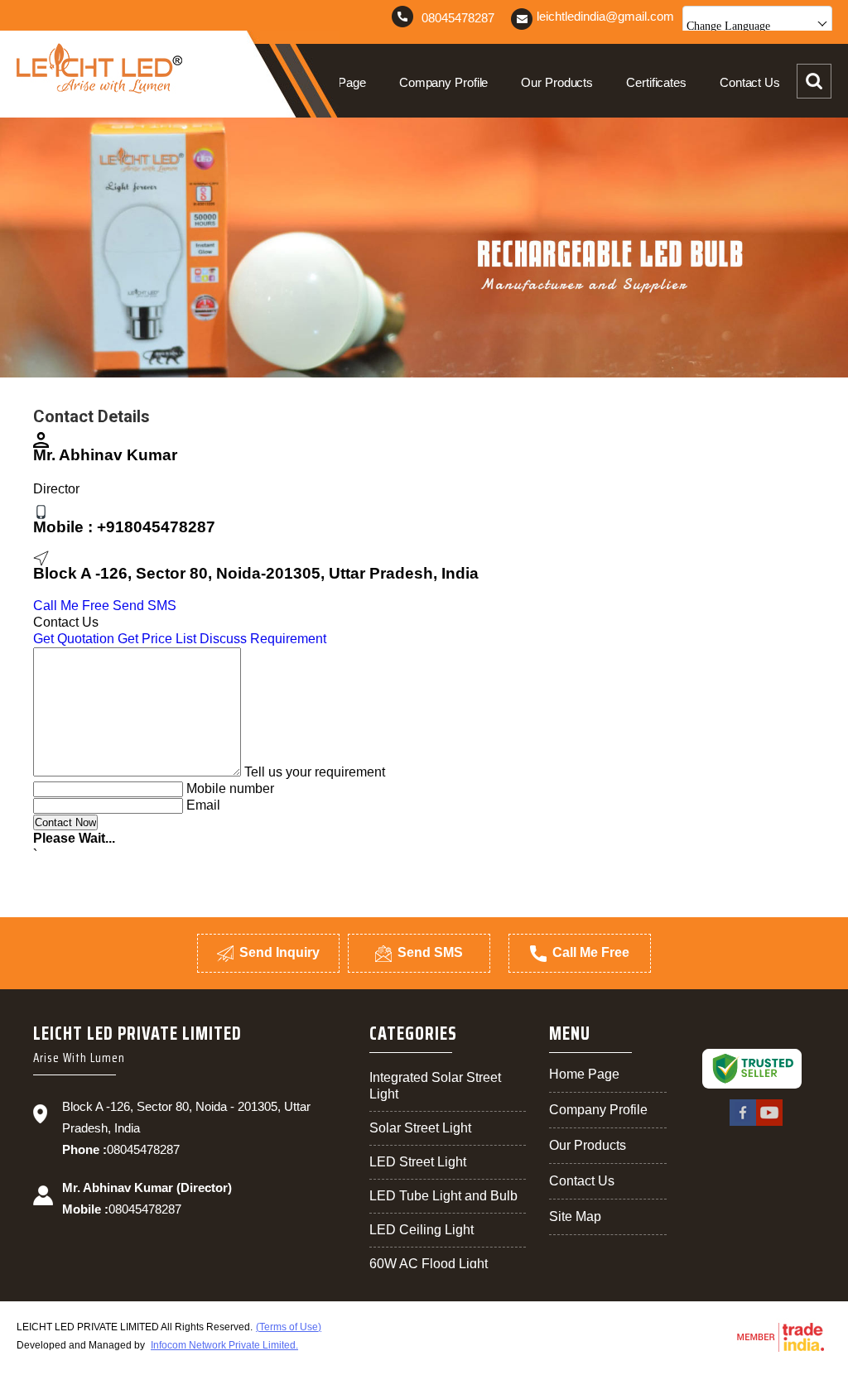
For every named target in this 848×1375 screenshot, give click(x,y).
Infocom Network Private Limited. (224, 1345)
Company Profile (444, 82)
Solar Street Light (420, 1128)
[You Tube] (769, 1124)
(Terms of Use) (288, 1327)
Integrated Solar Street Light (435, 1085)
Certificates (656, 82)
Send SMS (144, 606)
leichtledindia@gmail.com (605, 16)
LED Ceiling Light (421, 1230)
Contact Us (750, 82)
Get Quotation (73, 639)
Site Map (575, 1216)
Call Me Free (71, 606)
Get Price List (157, 639)
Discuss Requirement (263, 639)
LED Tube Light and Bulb (443, 1196)
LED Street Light (417, 1162)
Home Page (334, 82)
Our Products (557, 82)
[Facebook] (743, 1124)
